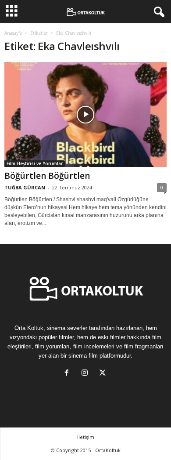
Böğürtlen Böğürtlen (47, 175)
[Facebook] (69, 373)
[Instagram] (87, 373)
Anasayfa (13, 33)
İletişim (85, 437)
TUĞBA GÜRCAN (24, 187)
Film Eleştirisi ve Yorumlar (35, 163)
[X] (104, 373)
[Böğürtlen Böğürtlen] (85, 114)
